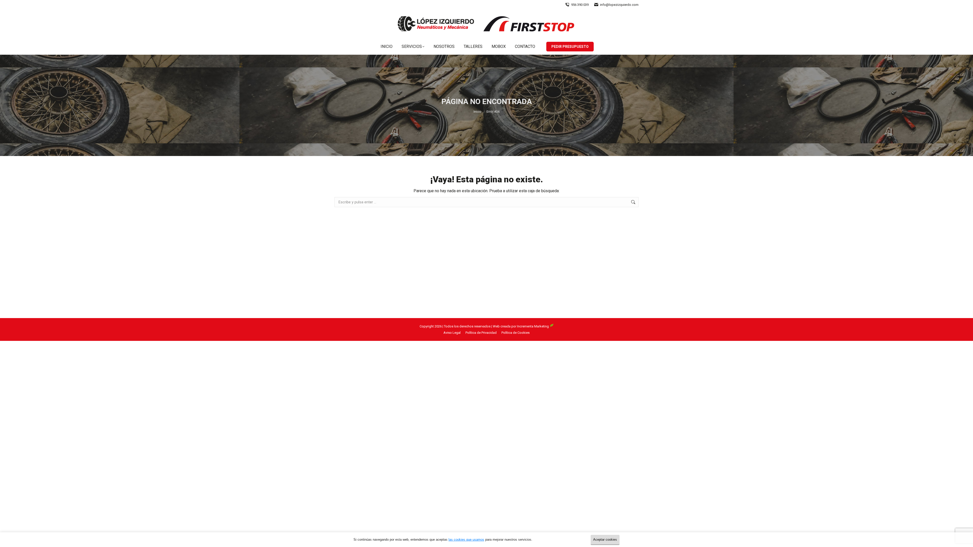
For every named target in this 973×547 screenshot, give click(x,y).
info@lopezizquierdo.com (619, 5)
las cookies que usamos (466, 539)
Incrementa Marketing (533, 326)
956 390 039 (580, 5)
